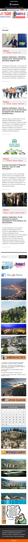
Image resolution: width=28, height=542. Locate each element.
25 (9, 422)
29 (23, 422)
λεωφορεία (14, 103)
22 (23, 419)
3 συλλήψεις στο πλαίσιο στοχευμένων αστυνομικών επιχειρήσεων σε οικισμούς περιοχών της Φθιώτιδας (12, 363)
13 (16, 417)
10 (6, 417)
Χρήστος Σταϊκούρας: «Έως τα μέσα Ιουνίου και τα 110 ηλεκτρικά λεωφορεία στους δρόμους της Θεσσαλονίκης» (14, 110)
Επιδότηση (9, 52)
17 (6, 419)
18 (9, 419)
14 (20, 417)
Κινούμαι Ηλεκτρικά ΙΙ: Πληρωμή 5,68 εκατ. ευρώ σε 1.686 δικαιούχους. (13, 166)
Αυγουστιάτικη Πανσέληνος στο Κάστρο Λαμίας (12, 372)
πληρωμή (20, 160)
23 (3, 422)
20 (16, 419)
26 (13, 422)
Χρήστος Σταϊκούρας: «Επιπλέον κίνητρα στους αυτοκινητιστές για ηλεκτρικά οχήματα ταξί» (14, 58)
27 (16, 422)
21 (20, 419)
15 (23, 417)
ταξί (19, 52)
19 (13, 419)
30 (3, 424)
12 (13, 417)
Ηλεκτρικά (15, 52)
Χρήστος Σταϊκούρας (20, 212)
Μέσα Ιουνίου (21, 103)
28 (20, 422)
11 (9, 417)
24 (6, 422)
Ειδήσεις (6, 51)
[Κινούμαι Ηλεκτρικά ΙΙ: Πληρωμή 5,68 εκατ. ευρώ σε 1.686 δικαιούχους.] (12, 146)
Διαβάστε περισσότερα (6, 81)
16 (3, 419)
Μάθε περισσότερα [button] (19, 536)
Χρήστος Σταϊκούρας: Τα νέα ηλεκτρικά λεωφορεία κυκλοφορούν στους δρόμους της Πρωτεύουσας (14, 219)
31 (6, 424)
